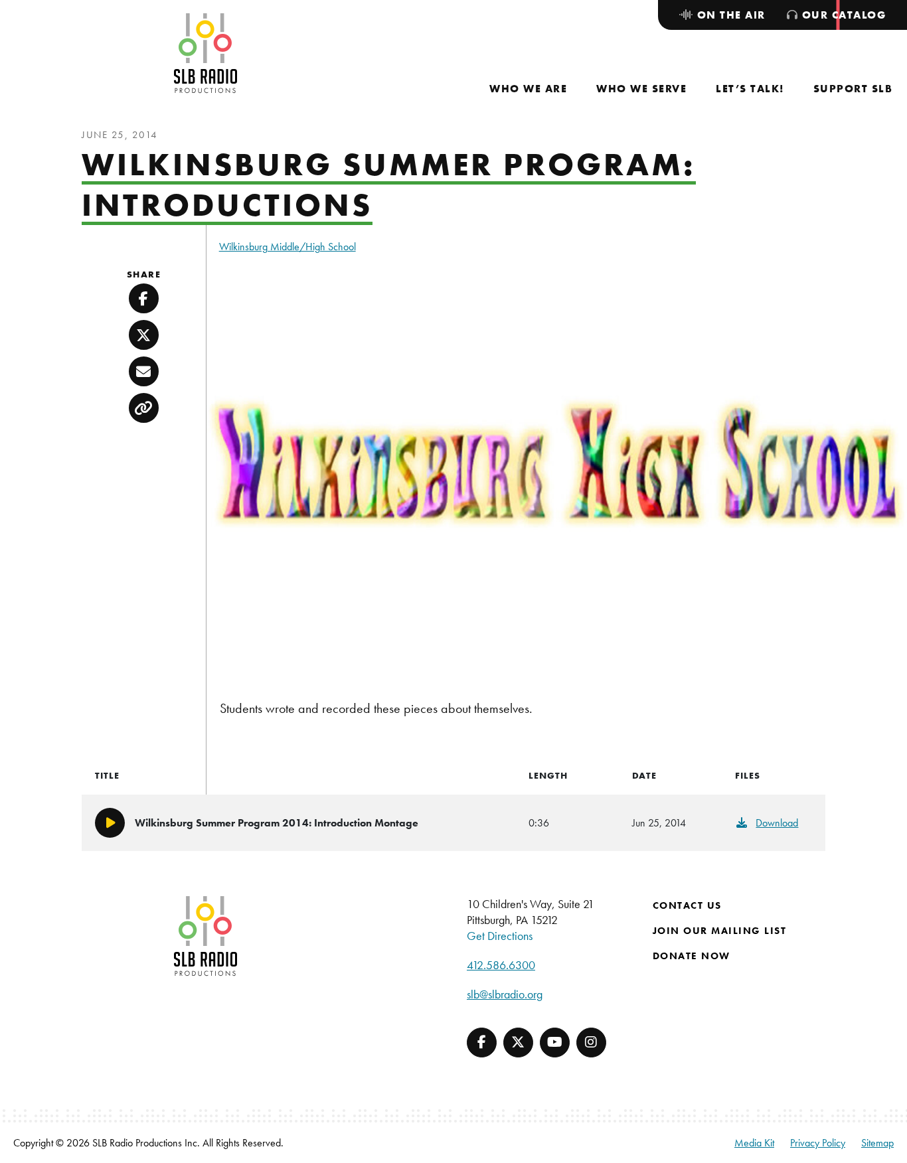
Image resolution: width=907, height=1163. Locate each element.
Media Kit (754, 1143)
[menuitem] (528, 88)
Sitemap (877, 1143)
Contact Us (687, 905)
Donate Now (691, 956)
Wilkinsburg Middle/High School (287, 247)
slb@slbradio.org (504, 994)
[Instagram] (591, 1042)
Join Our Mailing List (720, 930)
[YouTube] (555, 1042)
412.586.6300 (501, 964)
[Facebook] (482, 1042)
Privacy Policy (817, 1143)
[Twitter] (518, 1042)
